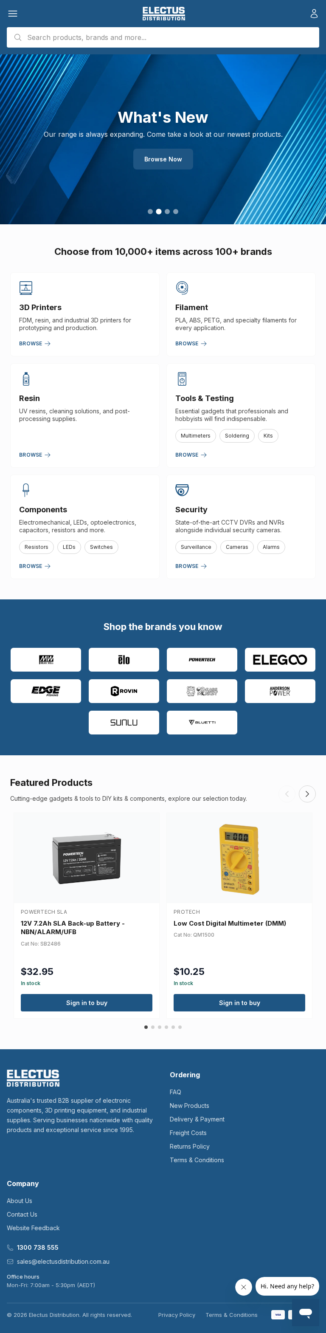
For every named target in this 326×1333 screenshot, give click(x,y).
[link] (164, 13)
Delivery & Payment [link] (197, 1119)
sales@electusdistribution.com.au (63, 1261)
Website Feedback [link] (33, 1227)
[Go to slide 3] (167, 211)
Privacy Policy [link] (176, 1314)
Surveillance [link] (196, 547)
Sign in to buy (86, 1002)
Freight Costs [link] (188, 1132)
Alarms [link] (271, 547)
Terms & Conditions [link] (197, 1160)
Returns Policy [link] (190, 1146)
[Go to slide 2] (158, 211)
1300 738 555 (38, 1247)
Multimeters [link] (196, 435)
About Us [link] (19, 1200)
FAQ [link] (175, 1092)
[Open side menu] (13, 14)
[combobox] (163, 37)
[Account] (314, 13)
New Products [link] (189, 1105)
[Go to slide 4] (175, 211)
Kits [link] (268, 435)
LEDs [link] (69, 547)
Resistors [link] (36, 547)
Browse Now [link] (163, 159)
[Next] (307, 793)
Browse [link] (30, 343)
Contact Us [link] (22, 1214)
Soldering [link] (237, 435)
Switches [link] (101, 547)
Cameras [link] (237, 547)
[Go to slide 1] (150, 211)
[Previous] (286, 793)
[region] (163, 139)
